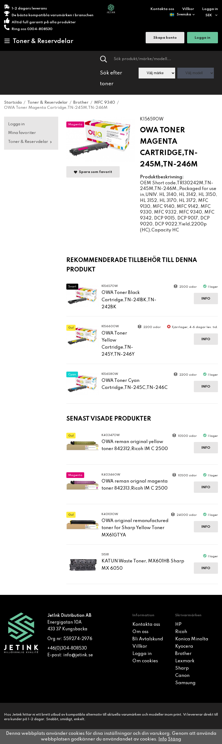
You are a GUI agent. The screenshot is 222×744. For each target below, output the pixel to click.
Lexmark (184, 661)
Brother (183, 653)
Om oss (140, 632)
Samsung (185, 683)
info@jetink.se (78, 655)
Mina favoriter (22, 133)
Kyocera (184, 646)
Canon (182, 675)
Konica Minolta (191, 639)
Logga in (210, 9)
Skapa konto (165, 38)
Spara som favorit (94, 172)
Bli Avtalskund (147, 639)
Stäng (174, 739)
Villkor (188, 9)
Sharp (182, 668)
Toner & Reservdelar (43, 41)
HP (178, 624)
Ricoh (181, 632)
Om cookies (145, 661)
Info (205, 298)
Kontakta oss (162, 9)
